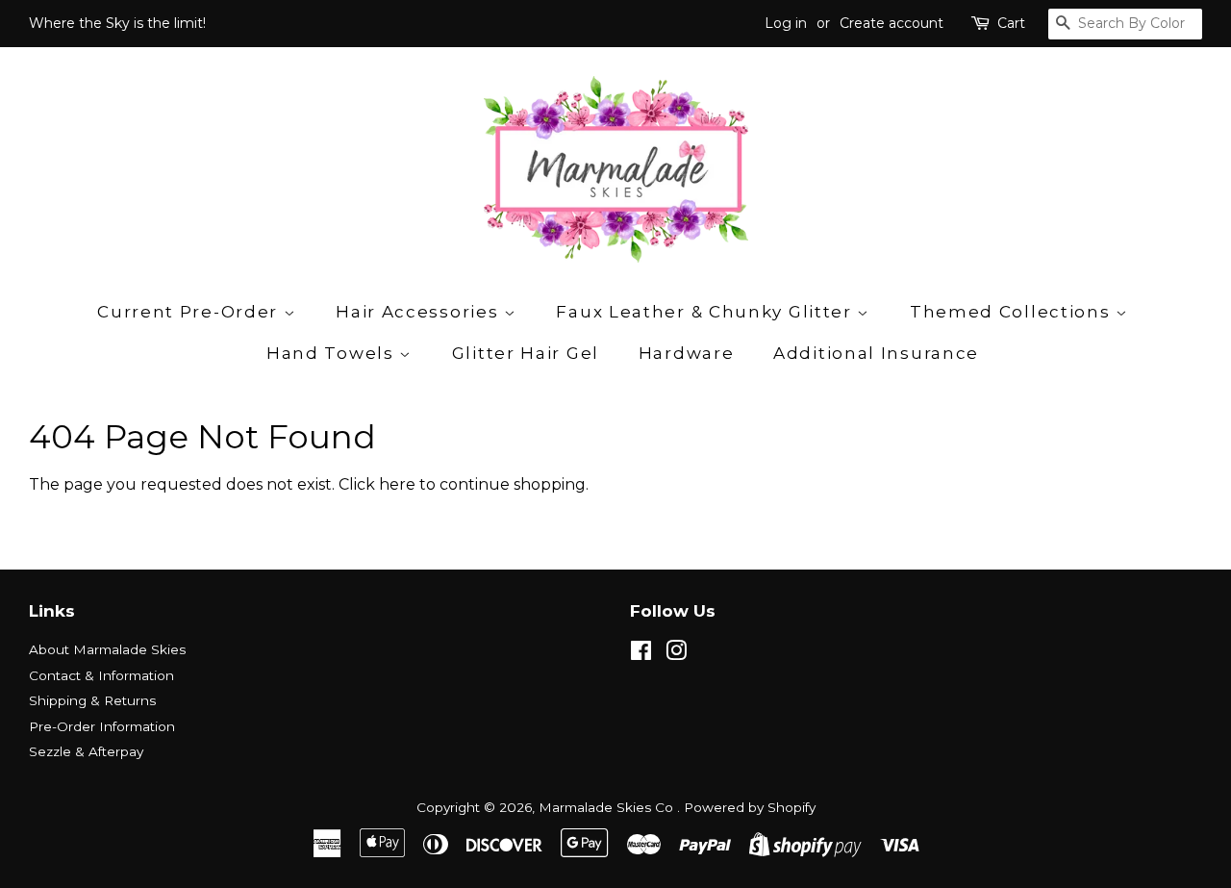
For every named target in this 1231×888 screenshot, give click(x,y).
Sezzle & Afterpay (86, 751)
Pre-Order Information (102, 726)
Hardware (687, 353)
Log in (786, 23)
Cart (1011, 23)
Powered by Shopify (750, 807)
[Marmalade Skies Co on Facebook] (641, 654)
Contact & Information (101, 675)
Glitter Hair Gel (525, 353)
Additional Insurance (876, 353)
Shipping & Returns (92, 700)
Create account (891, 23)
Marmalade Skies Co (608, 807)
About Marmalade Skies (107, 649)
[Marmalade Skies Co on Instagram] (676, 654)
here (397, 484)
